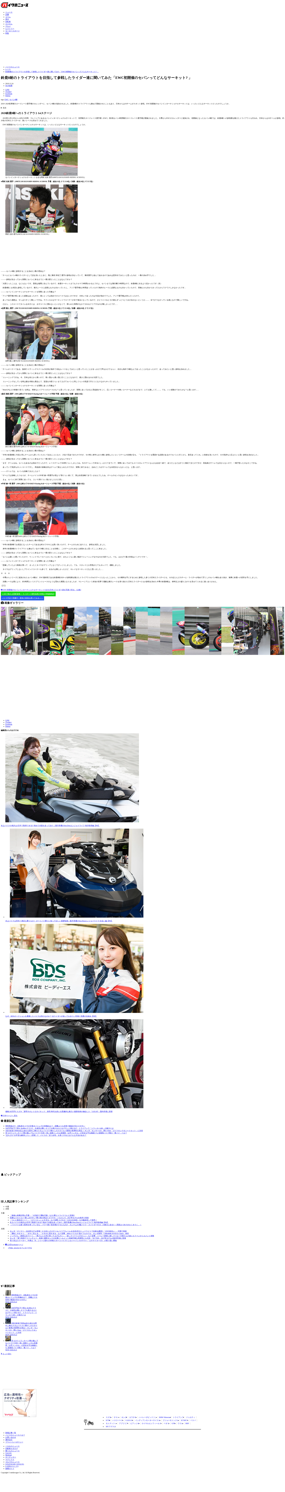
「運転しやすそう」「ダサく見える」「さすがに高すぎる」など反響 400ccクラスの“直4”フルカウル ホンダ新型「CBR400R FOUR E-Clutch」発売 (69, 1233)
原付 (7, 19)
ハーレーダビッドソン (148, 1417)
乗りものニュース (12, 1451)
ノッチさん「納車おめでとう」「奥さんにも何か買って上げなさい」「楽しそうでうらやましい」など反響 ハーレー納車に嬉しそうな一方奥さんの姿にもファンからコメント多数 (82, 1236)
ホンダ (124, 1417)
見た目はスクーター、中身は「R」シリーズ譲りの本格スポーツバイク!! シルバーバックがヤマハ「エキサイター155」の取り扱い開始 (63, 1240)
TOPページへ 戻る (9, 1116)
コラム (8, 17)
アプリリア (123, 1423)
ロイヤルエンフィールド (151, 1423)
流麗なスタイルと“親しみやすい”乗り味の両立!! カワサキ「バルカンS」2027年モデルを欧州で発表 (49, 1218)
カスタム (8, 24)
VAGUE (8, 1453)
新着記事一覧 (10, 1433)
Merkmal (8, 1455)
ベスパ (193, 1420)
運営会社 (8, 1440)
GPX (173, 1423)
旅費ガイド (9, 1469)
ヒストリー (9, 29)
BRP (187, 1423)
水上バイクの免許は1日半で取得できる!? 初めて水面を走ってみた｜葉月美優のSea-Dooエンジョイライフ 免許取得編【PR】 (59, 1222)
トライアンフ (178, 1417)
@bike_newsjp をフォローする (20, 1248)
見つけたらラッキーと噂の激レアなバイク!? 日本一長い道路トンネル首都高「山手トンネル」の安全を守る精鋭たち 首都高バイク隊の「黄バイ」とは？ (66, 1133)
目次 (4, 108)
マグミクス (9, 1460)
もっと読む (6, 1354)
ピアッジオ (134, 1423)
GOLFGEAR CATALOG (14, 1464)
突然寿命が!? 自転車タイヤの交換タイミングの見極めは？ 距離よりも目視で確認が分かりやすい (45, 1126)
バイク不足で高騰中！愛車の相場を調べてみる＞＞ (22, 598)
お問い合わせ (10, 1437)
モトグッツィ (111, 1423)
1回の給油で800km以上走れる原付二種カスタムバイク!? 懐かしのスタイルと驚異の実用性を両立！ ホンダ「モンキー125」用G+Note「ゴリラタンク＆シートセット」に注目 (74, 1131)
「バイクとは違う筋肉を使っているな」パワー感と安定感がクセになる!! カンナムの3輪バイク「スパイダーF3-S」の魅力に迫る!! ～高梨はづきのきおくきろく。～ (75, 1225)
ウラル (180, 1423)
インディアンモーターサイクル (147, 1420)
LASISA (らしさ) (11, 1466)
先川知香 (8, 86)
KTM (108, 1420)
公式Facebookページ (15, 1245)
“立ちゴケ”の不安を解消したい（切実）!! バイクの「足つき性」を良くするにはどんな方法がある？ (45, 1135)
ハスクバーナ (117, 1420)
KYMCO (184, 1420)
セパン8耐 (13, 100)
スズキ (108, 1417)
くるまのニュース (12, 1446)
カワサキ (132, 1417)
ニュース (8, 12)
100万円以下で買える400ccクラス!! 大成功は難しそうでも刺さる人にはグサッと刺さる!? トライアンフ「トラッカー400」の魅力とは (59, 1128)
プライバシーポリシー (14, 1442)
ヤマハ (116, 1417)
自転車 (8, 22)
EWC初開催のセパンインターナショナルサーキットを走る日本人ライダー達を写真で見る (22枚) (41, 590)
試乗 (7, 15)
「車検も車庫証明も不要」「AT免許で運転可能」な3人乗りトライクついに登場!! (42, 1215)
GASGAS (129, 1420)
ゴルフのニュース (12, 1462)
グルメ (8, 26)
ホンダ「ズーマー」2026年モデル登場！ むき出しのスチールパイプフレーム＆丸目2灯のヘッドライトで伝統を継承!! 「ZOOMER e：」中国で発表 (68, 1231)
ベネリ (166, 1423)
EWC (7, 100)
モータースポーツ (12, 31)
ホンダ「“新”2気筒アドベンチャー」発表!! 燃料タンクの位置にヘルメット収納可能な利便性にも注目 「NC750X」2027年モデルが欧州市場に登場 (68, 1238)
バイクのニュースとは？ (15, 1435)
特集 (7, 33)
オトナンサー (10, 1457)
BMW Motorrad (165, 1417)
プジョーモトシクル (171, 1420)
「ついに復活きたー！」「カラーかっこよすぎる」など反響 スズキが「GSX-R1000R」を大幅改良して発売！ (53, 1220)
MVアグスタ (111, 1426)
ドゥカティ (190, 1417)
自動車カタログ (11, 1449)
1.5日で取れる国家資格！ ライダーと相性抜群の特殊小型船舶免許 (28, 594)
